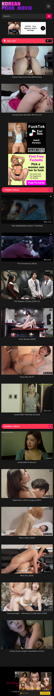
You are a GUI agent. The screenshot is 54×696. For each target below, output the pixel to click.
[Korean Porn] (22, 6)
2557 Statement (13, 683)
